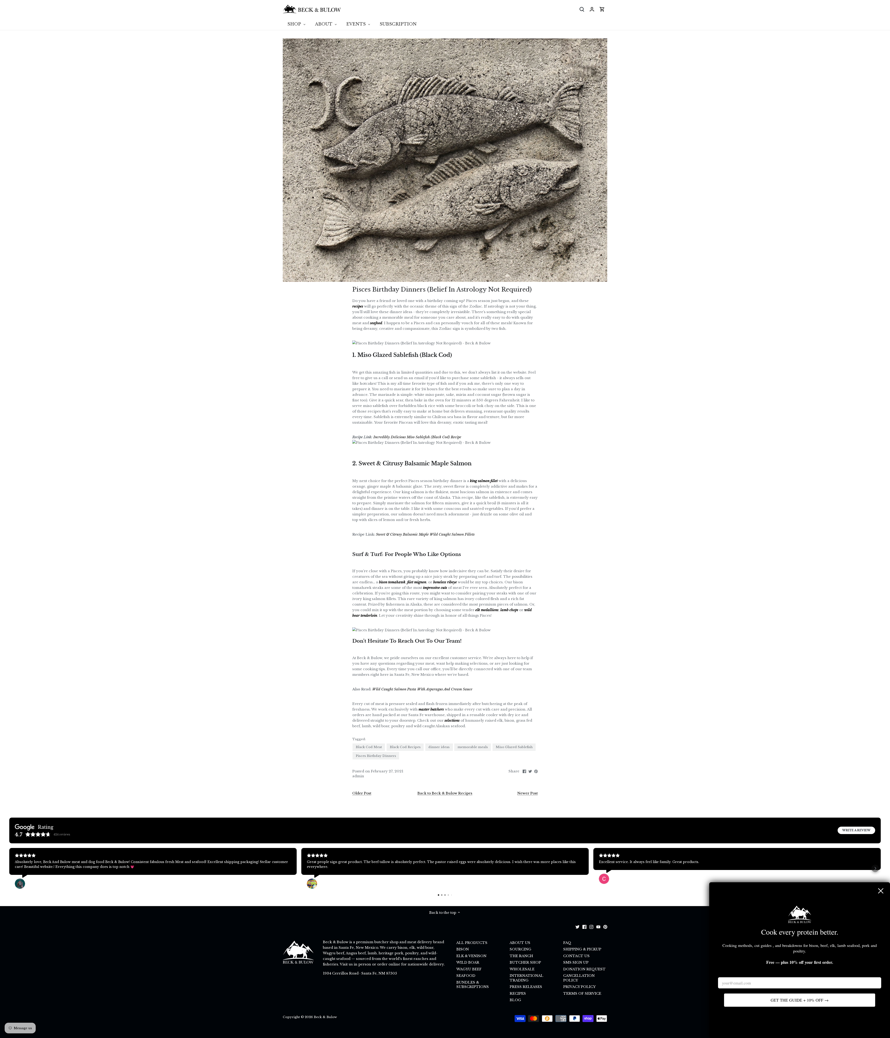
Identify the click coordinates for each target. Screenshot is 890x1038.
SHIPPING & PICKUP (582, 949)
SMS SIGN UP (575, 962)
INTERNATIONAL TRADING (526, 977)
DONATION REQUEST (584, 969)
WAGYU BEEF (469, 969)
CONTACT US (576, 956)
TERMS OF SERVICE (582, 993)
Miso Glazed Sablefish (514, 747)
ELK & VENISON (471, 956)
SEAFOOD (465, 975)
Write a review (856, 830)
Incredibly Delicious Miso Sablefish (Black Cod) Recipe (417, 437)
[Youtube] (598, 926)
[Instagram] (591, 926)
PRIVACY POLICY (579, 986)
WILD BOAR (467, 962)
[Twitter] (577, 926)
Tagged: (359, 739)
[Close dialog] (881, 891)
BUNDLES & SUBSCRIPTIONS (472, 984)
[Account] (592, 9)
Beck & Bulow (325, 1017)
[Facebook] (584, 926)
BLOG (515, 1000)
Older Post (361, 793)
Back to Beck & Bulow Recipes (444, 793)
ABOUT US (520, 942)
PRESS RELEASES (526, 986)
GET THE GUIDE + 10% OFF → (800, 1000)
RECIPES (518, 993)
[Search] (582, 9)
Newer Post (527, 793)
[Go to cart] (602, 9)
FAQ (567, 942)
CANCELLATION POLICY (579, 977)
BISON (462, 949)
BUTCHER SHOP (525, 962)
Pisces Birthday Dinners (376, 756)
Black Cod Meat (369, 747)
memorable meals (473, 747)
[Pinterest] (605, 926)
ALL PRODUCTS (471, 942)
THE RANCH (521, 956)
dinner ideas (439, 747)
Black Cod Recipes (405, 747)
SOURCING (520, 949)
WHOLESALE (522, 969)
